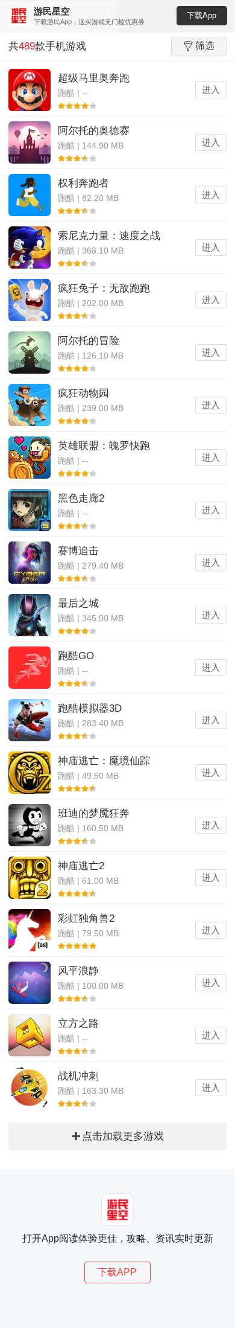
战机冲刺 (78, 1076)
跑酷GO (76, 656)
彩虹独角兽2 (86, 918)
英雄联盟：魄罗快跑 (104, 446)
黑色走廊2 (81, 498)
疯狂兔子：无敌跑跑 (104, 288)
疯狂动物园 (83, 393)
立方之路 (78, 1023)
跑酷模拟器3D (90, 708)
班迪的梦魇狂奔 (94, 813)
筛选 (205, 45)
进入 (211, 90)
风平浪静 (78, 971)
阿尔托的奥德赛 (94, 130)
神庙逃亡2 (81, 866)
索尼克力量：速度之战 (109, 235)
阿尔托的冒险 (88, 340)
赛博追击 (78, 551)
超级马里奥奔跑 (94, 78)
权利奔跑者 (83, 183)
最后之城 (78, 603)
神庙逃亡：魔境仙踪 (104, 761)
